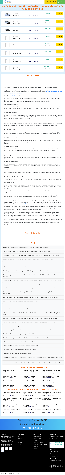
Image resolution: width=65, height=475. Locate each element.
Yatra (35, 448)
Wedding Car (37, 446)
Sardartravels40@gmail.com (56, 460)
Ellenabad (27, 203)
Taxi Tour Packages (38, 442)
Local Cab (36, 440)
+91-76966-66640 (51, 2)
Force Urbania (37, 436)
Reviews (20, 438)
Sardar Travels (14, 95)
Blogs (19, 436)
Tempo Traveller (38, 438)
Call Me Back (40, 1)
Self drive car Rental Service (40, 444)
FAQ (19, 440)
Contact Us (20, 444)
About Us (20, 442)
